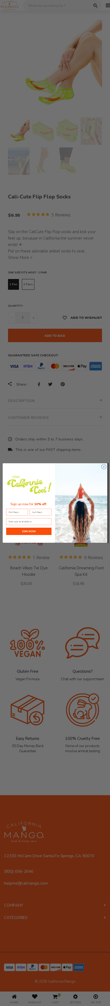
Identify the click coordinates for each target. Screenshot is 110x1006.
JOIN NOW (29, 531)
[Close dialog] (103, 466)
